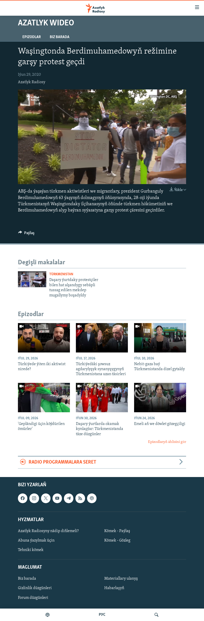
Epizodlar (31, 37)
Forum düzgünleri (33, 598)
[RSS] (80, 498)
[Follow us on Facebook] (22, 498)
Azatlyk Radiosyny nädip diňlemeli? (48, 531)
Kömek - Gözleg (117, 541)
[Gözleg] (156, 615)
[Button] (26, 234)
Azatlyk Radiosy (31, 82)
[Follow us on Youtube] (57, 498)
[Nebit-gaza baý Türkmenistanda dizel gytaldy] (160, 337)
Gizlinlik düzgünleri (35, 588)
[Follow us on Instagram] (34, 498)
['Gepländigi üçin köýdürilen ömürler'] (44, 397)
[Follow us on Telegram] (68, 498)
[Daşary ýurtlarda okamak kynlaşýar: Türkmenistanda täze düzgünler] (102, 397)
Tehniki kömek (31, 550)
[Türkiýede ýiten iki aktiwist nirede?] (44, 337)
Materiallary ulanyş (121, 579)
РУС (102, 615)
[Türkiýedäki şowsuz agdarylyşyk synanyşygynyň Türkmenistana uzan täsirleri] (102, 337)
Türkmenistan (61, 274)
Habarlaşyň (114, 588)
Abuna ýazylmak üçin (36, 541)
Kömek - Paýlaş (117, 531)
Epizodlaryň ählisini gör (167, 442)
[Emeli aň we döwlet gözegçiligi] (160, 397)
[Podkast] (47, 615)
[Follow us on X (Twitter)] (46, 498)
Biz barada (59, 37)
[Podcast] (92, 498)
